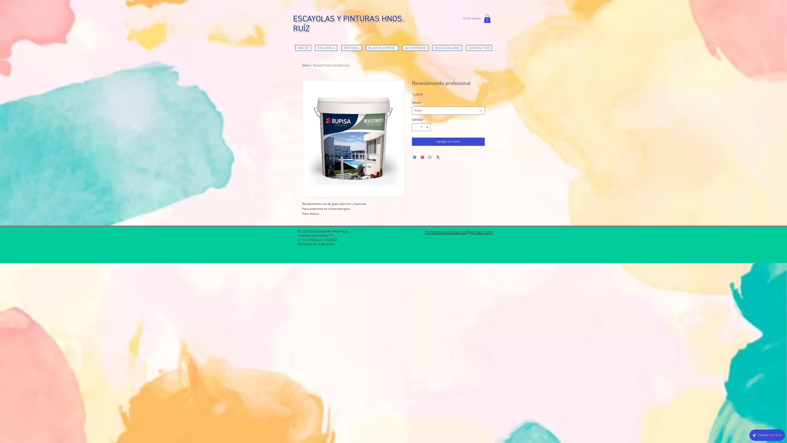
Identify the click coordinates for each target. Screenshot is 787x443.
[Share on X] (438, 157)
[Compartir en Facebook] (414, 157)
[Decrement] (415, 127)
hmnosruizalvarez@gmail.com (459, 232)
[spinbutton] (421, 127)
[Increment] (427, 127)
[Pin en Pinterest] (422, 157)
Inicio (306, 66)
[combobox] (448, 111)
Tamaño (417, 103)
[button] (487, 18)
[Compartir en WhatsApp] (430, 157)
